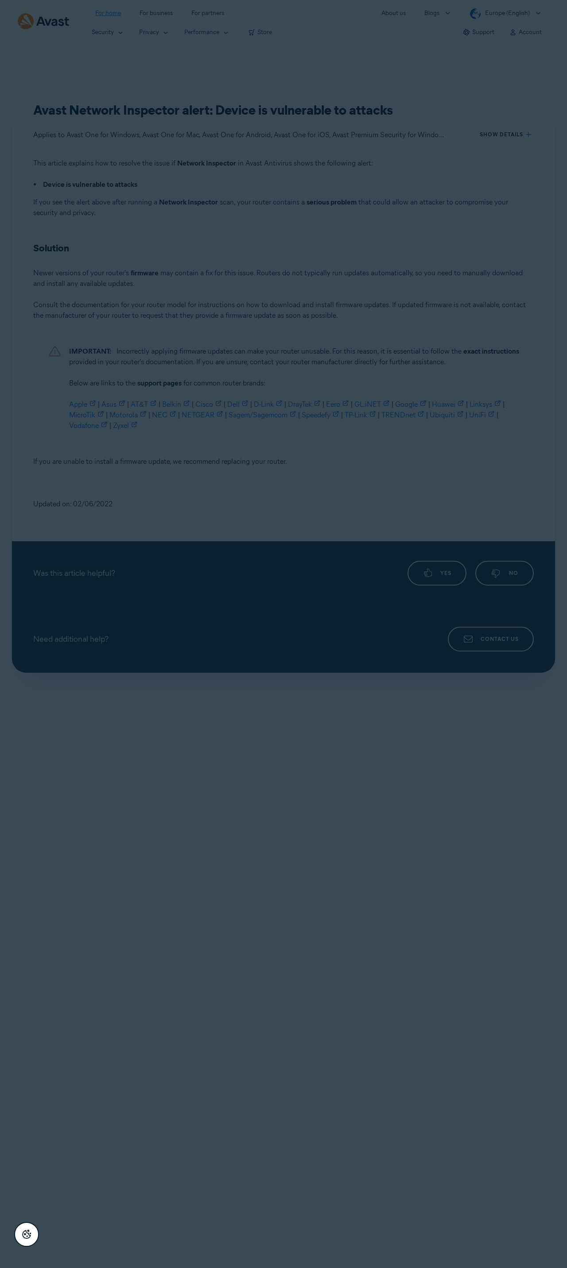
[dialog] (283, 634)
